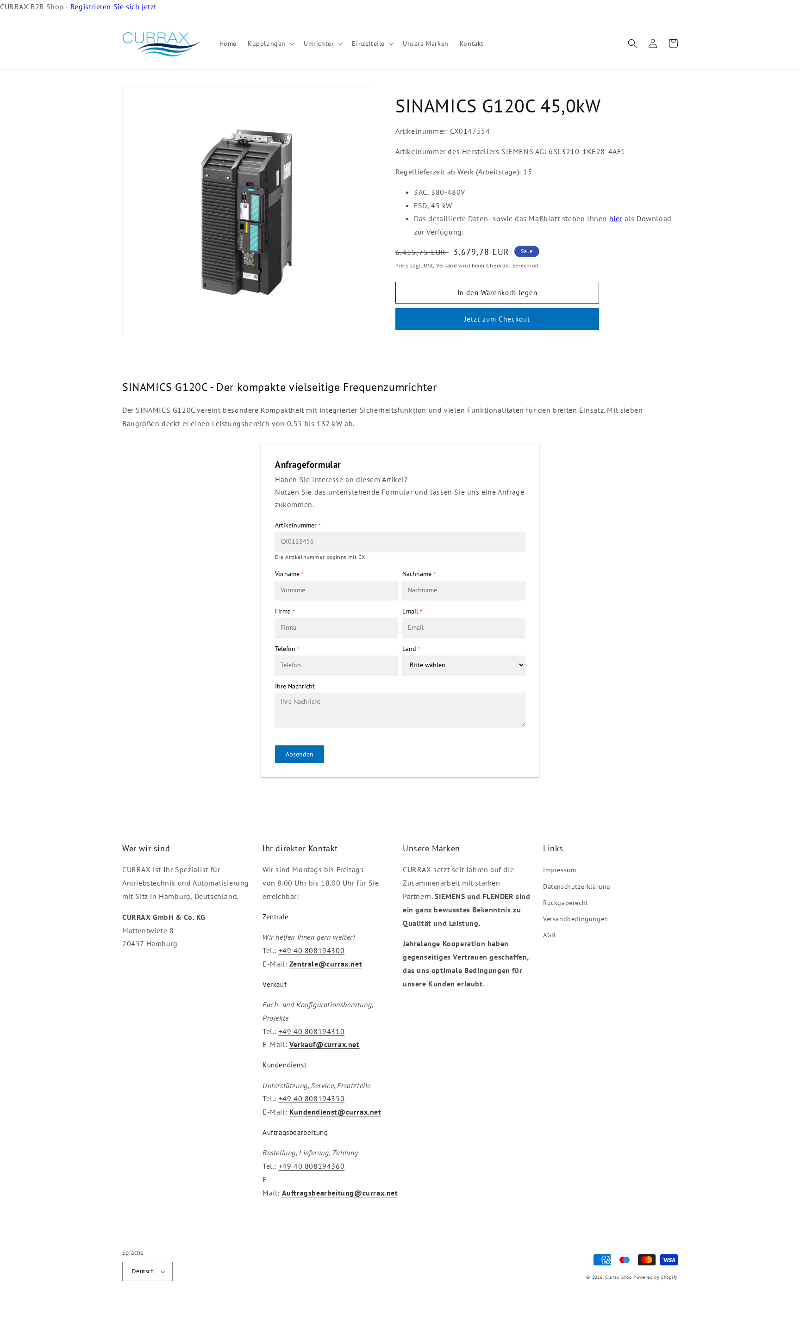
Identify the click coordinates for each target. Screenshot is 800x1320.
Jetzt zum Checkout (497, 319)
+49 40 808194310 (312, 1031)
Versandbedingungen (575, 919)
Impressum (559, 870)
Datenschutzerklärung (577, 886)
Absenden (299, 754)
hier (615, 218)
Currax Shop (618, 1277)
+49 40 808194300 (312, 950)
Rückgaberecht (565, 903)
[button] (270, 43)
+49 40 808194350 (312, 1098)
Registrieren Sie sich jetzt (113, 6)
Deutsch (143, 1271)
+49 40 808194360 (312, 1166)
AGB (549, 935)
